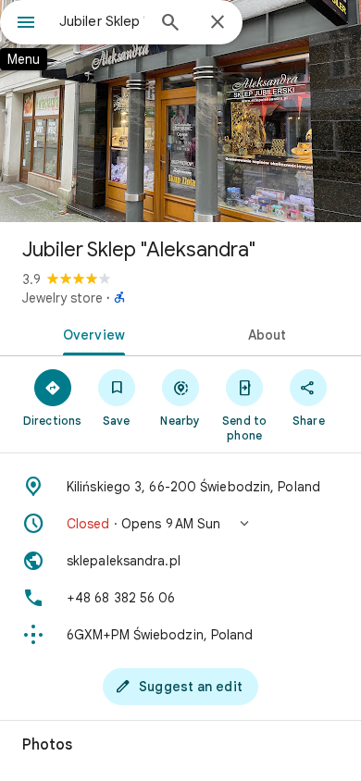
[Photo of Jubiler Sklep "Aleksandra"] (180, 111)
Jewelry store (62, 298)
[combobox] (101, 21)
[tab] (90, 333)
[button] (180, 523)
